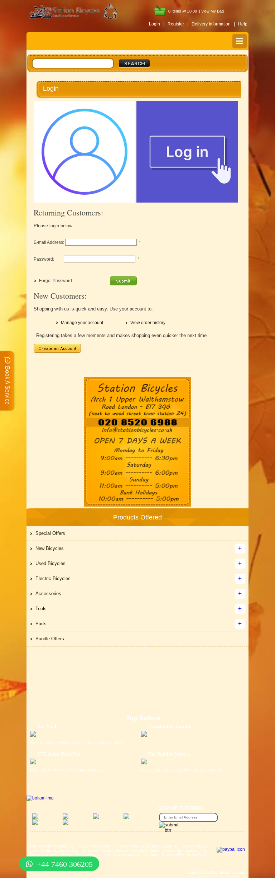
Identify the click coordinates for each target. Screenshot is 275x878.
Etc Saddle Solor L (169, 754)
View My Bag (212, 11)
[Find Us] (137, 397)
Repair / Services (116, 850)
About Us (170, 846)
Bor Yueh (47, 726)
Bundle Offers (49, 638)
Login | (156, 24)
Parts (41, 623)
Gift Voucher (41, 846)
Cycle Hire (87, 846)
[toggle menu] (239, 41)
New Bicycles (49, 548)
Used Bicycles (50, 563)
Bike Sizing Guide (193, 855)
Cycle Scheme (146, 850)
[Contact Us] (137, 430)
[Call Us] (137, 422)
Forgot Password (55, 280)
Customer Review (159, 855)
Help (242, 24)
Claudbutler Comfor (170, 726)
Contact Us (64, 846)
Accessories (48, 593)
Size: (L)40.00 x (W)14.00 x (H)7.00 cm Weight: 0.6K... (77, 742)
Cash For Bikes (83, 850)
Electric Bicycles (53, 578)
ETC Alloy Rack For (59, 754)
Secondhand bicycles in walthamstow (108, 855)
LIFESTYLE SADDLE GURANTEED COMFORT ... (185, 770)
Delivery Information (180, 850)
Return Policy (193, 846)
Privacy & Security (143, 846)
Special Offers (50, 533)
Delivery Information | (213, 24)
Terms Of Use (111, 846)
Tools (41, 608)
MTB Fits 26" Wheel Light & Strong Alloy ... (66, 770)
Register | (178, 24)
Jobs (34, 850)
